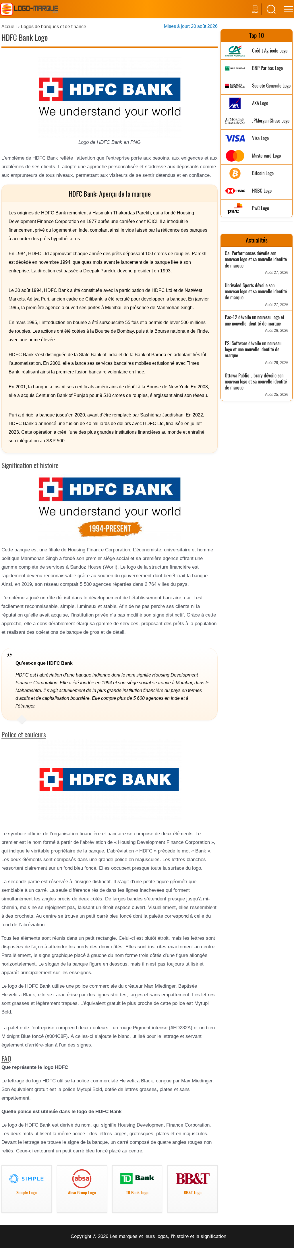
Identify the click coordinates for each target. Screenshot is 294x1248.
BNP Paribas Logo (267, 68)
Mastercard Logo (266, 156)
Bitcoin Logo (263, 173)
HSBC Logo (262, 191)
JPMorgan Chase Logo (270, 121)
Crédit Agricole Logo (269, 51)
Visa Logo (260, 138)
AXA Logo (260, 103)
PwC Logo (260, 208)
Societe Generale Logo (271, 86)
